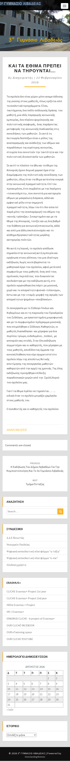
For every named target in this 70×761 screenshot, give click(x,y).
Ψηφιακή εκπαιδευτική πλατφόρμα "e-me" (32, 558)
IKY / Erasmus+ (15, 611)
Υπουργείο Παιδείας (18, 544)
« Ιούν (10, 709)
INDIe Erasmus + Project (21, 605)
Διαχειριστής (23, 77)
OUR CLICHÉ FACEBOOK (20, 625)
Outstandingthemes (35, 756)
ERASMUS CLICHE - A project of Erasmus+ (31, 618)
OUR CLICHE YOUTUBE (20, 639)
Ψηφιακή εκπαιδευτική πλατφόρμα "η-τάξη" (33, 551)
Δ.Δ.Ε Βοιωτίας (15, 537)
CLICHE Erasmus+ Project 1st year (26, 591)
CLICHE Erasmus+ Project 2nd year (27, 598)
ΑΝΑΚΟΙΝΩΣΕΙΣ (17, 430)
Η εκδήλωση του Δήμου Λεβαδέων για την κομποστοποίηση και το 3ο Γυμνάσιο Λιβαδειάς (35, 467)
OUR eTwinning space (19, 632)
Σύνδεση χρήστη (16, 565)
